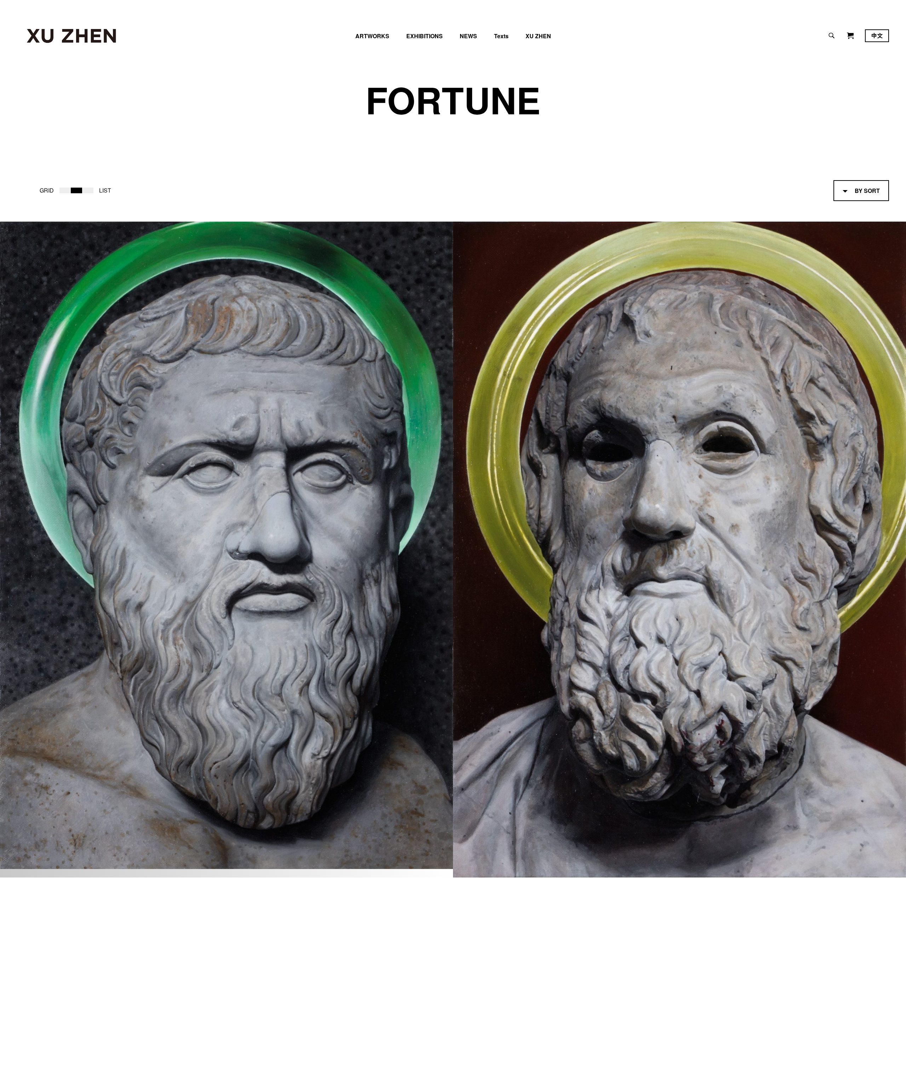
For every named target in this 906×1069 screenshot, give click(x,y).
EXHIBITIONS (424, 36)
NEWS (468, 36)
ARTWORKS (372, 36)
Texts (501, 36)
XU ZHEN (538, 36)
